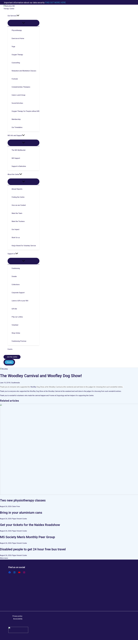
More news (4, 558)
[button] (18, 16)
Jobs (14, 603)
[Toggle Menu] (23, 23)
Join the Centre (17, 600)
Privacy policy (17, 616)
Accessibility (17, 619)
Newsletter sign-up (19, 598)
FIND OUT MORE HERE (55, 2)
